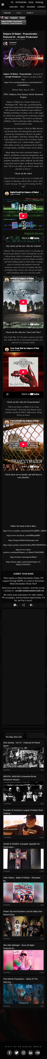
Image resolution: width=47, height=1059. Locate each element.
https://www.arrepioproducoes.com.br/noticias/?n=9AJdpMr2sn (23, 83)
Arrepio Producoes (13, 76)
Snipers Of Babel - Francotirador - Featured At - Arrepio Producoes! (12, 22)
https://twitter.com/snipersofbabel (23, 557)
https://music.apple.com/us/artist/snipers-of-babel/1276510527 (23, 563)
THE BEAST (13, 43)
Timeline (7, 13)
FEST (22, 7)
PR (12, 2)
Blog (6, 18)
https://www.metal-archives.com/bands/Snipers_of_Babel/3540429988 (23, 551)
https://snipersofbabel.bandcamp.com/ (23, 540)
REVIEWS (31, 7)
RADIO (38, 2)
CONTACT (41, 7)
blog (19, 13)
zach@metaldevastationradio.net (29, 590)
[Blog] (2, 28)
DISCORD (14, 7)
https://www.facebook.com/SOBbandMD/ (23, 535)
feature (22, 18)
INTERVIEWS (21, 2)
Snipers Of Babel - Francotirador (17, 74)
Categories (13, 18)
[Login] (42, 2)
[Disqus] (23, 639)
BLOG (31, 2)
